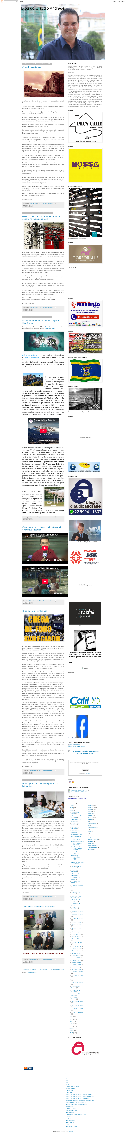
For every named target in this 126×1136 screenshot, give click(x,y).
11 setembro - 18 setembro (76, 900)
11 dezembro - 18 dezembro (76, 820)
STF (67, 1076)
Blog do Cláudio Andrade (42, 8)
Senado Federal (70, 1088)
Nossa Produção (50, 327)
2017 (71, 808)
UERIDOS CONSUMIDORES (93, 838)
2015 (71, 1016)
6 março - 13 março (77, 979)
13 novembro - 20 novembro (76, 867)
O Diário (68, 1116)
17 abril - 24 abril (76, 962)
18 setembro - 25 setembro (76, 897)
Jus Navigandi (70, 1112)
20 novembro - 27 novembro (76, 831)
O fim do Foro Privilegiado (34, 611)
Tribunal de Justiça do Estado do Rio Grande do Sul (80, 1096)
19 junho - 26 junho (77, 939)
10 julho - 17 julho (77, 932)
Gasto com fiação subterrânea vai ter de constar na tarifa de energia (41, 217)
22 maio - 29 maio (77, 951)
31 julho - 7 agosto (77, 922)
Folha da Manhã (70, 1120)
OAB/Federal (69, 1090)
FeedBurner (89, 773)
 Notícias (92, 823)
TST (67, 1080)
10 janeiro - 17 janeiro (77, 1008)
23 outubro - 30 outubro (75, 878)
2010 (71, 1028)
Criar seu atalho (92, 737)
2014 (71, 1019)
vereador (90, 849)
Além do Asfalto (29, 355)
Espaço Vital (69, 1106)
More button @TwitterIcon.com (76, 746)
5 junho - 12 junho (77, 946)
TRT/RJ (68, 1084)
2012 (71, 1023)
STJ (67, 1078)
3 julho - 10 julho (76, 934)
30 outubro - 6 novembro (75, 874)
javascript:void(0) (92, 847)
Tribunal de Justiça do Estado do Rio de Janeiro (79, 1094)
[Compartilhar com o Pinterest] (31, 206)
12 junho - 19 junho (77, 942)
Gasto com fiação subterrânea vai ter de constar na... (77, 838)
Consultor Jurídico (71, 1108)
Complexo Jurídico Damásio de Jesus (76, 1114)
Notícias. (90, 807)
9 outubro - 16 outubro (77, 885)
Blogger (71, 1131)
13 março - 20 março (77, 975)
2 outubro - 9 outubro (77, 889)
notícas (90, 811)
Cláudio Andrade (72, 737)
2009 (71, 1030)
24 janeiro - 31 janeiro (77, 1001)
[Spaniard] (73, 783)
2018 (71, 805)
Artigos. (90, 815)
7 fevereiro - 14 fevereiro (75, 994)
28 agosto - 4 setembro (75, 908)
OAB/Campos (69, 1092)
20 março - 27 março (77, 971)
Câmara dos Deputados (72, 1086)
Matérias (90, 813)
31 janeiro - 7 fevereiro (75, 998)
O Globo (68, 1118)
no (89, 825)
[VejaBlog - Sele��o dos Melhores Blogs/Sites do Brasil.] (85, 752)
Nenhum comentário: (48, 203)
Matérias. (90, 817)
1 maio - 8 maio (76, 957)
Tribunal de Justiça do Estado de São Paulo (77, 1098)
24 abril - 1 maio (76, 960)
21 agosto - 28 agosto (77, 911)
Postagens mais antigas (57, 969)
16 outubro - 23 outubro (75, 882)
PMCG (90, 835)
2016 (71, 810)
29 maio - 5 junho (76, 948)
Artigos (90, 819)
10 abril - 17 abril (76, 964)
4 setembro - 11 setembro (75, 904)
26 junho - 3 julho (76, 936)
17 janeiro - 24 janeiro (77, 1005)
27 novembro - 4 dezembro (75, 827)
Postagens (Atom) (32, 972)
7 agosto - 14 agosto (77, 918)
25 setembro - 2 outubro (75, 893)
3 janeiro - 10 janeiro (77, 1012)
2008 (71, 1033)
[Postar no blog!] (26, 206)
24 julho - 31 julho (76, 924)
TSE (67, 1082)
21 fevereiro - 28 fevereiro (75, 987)
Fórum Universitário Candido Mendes (76, 1102)
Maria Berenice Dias (71, 1110)
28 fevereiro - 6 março (77, 982)
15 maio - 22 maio (77, 953)
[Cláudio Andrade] (82, 737)
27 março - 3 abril (76, 969)
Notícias (90, 805)
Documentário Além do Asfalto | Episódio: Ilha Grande (77, 843)
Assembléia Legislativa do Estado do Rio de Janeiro (80, 1100)
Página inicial (43, 969)
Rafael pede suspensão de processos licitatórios (75, 858)
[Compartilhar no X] (28, 206)
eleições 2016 (92, 845)
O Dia (67, 1124)
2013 (71, 1021)
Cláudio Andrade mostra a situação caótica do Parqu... (77, 848)
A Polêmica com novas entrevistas (38, 906)
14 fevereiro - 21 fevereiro (75, 990)
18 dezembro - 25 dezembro (76, 816)
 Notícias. (92, 827)
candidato (91, 841)
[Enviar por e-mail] (24, 206)
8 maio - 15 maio (76, 955)
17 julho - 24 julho (76, 928)
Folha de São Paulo (71, 1126)
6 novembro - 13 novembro (75, 871)
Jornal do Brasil (70, 1122)
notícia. (90, 809)
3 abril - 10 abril (76, 967)
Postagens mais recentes (29, 969)
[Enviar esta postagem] (55, 203)
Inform (90, 831)
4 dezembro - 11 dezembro (75, 824)
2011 (71, 1026)
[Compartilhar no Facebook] (30, 206)
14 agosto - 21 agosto (77, 915)
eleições (90, 843)
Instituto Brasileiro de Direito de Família (76, 1104)
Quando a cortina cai (32, 67)
